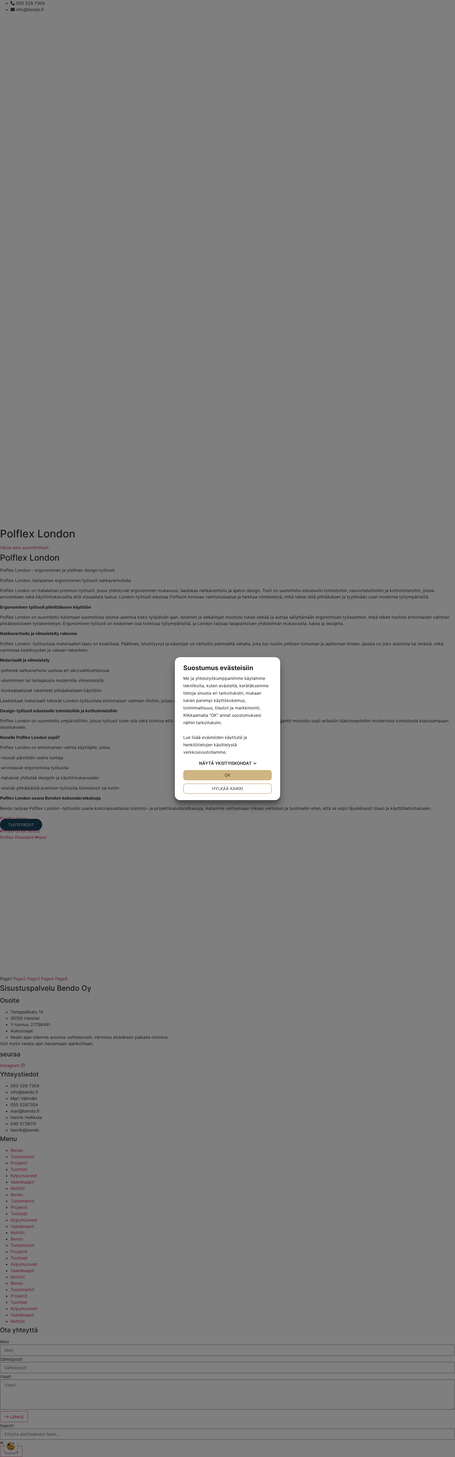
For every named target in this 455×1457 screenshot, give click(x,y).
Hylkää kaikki (227, 788)
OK (227, 775)
